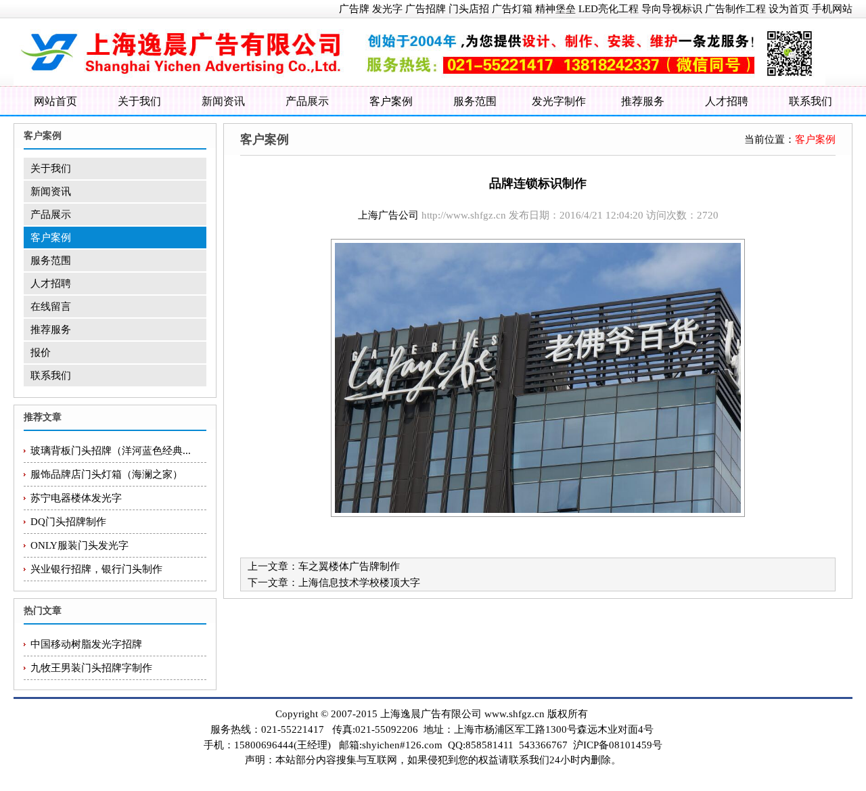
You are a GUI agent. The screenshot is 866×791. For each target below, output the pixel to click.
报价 (40, 352)
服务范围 (475, 101)
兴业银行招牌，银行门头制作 (96, 569)
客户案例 (391, 101)
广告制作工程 (735, 8)
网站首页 (55, 101)
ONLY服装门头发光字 (79, 545)
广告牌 (354, 8)
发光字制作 (559, 101)
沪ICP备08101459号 (617, 745)
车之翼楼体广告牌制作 (349, 566)
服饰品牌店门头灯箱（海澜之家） (106, 474)
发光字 (387, 8)
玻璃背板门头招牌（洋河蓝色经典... (110, 450)
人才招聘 (726, 101)
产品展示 (307, 101)
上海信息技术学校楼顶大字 (359, 582)
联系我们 (810, 101)
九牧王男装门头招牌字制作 (91, 667)
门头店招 (469, 8)
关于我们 (139, 101)
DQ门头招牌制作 (68, 521)
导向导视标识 (671, 8)
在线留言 (50, 306)
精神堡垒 (555, 8)
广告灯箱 (512, 8)
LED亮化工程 (608, 8)
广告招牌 (425, 8)
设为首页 (789, 8)
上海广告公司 (388, 215)
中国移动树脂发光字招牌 (86, 644)
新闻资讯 (223, 101)
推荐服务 (642, 101)
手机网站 (832, 8)
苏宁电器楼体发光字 (76, 498)
